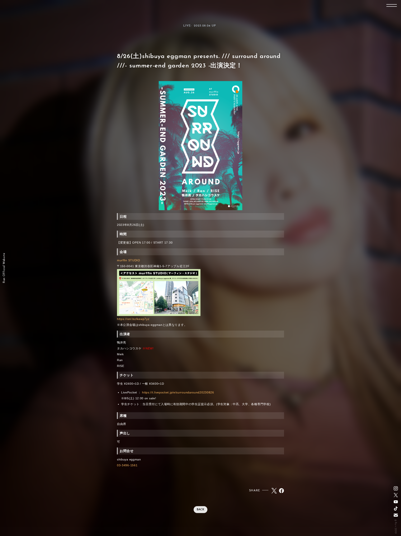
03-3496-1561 (127, 465)
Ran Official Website (4, 268)
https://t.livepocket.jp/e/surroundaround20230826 (178, 392)
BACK (200, 509)
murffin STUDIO (128, 260)
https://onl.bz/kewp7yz (133, 319)
